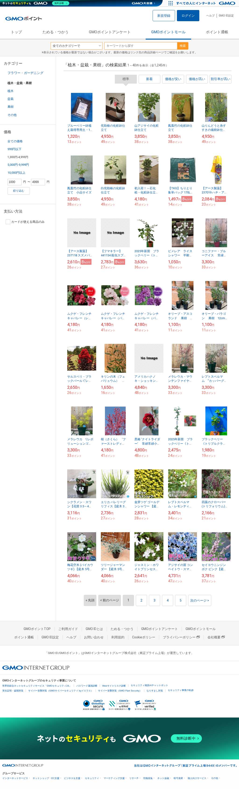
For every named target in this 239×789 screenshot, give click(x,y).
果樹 (10, 106)
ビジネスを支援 (72, 778)
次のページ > (199, 600)
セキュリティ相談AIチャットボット (149, 685)
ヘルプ (210, 15)
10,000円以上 (16, 172)
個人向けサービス (197, 778)
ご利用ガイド (68, 629)
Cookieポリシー (143, 637)
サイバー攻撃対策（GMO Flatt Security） (120, 690)
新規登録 (163, 15)
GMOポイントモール (168, 32)
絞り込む (18, 190)
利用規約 (117, 637)
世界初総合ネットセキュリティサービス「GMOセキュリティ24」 (36, 685)
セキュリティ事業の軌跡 (180, 690)
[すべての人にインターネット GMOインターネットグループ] (206, 3)
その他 (12, 115)
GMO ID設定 (226, 15)
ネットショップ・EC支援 (46, 778)
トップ (16, 32)
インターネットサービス (15, 778)
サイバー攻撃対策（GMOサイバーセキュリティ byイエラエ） (60, 690)
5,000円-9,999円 (18, 164)
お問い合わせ (94, 637)
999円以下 (14, 149)
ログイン (188, 15)
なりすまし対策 (155, 690)
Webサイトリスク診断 (114, 685)
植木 (10, 91)
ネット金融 (163, 778)
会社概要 (214, 637)
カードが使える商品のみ (28, 221)
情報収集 (148, 778)
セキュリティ (92, 778)
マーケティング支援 (114, 778)
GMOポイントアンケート (110, 32)
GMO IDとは (94, 629)
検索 (183, 45)
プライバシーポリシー (179, 637)
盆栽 (10, 99)
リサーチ (134, 778)
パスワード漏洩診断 (86, 685)
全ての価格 (15, 141)
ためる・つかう (55, 32)
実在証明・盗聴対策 (12, 690)
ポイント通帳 (217, 32)
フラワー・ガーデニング (25, 73)
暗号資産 (178, 778)
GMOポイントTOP (37, 629)
